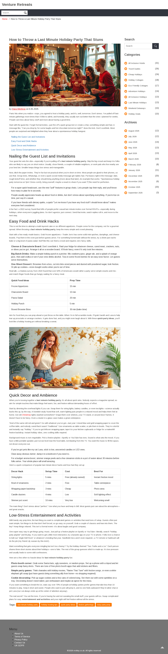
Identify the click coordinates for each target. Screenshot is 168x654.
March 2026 (133, 159)
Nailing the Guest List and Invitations (28, 137)
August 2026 (133, 131)
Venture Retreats (17, 4)
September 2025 (135, 193)
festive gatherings (86, 605)
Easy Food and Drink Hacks (24, 141)
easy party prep (103, 605)
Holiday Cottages (135, 80)
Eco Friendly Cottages (138, 85)
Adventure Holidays (136, 91)
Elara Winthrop (19, 109)
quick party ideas (68, 605)
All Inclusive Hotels (136, 63)
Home (4, 19)
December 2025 (135, 176)
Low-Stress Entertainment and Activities (30, 150)
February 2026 (134, 164)
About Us (18, 633)
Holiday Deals (134, 114)
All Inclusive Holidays (137, 97)
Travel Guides (134, 69)
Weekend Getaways (137, 108)
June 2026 (132, 142)
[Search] (155, 46)
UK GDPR (19, 645)
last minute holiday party (28, 605)
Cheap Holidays (135, 74)
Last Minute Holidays (137, 102)
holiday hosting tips (49, 605)
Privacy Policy (20, 639)
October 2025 (134, 187)
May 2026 (132, 148)
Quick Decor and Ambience (23, 145)
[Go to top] (163, 649)
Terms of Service (22, 636)
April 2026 (132, 153)
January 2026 (134, 170)
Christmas (26, 415)
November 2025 (135, 181)
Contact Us (19, 643)
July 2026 (132, 136)
